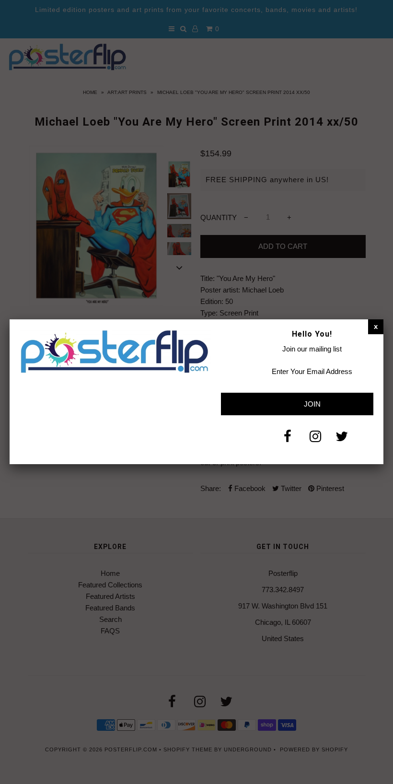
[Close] (375, 326)
